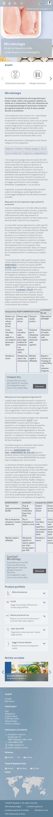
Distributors (10, 701)
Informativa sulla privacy (15, 813)
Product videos (11, 716)
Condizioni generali (34, 806)
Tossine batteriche (13, 152)
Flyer (7, 711)
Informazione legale (13, 806)
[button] (50, 78)
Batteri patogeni (32, 148)
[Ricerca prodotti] (15, 3)
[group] (26, 671)
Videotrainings (11, 721)
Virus (44, 148)
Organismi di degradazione (35, 152)
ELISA (29, 420)
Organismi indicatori (14, 148)
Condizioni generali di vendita (17, 810)
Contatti (8, 698)
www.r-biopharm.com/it (18, 747)
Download (39, 386)
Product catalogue (12, 723)
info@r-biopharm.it (16, 745)
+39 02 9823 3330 (15, 742)
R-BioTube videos (12, 718)
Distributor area (41, 810)
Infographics (10, 713)
